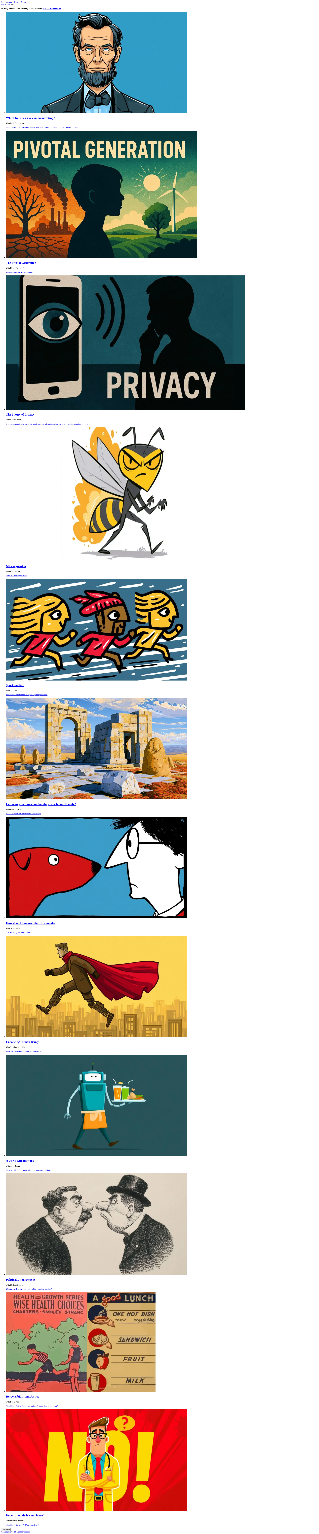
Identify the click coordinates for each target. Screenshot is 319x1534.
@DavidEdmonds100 (52, 8)
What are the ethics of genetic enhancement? (23, 1051)
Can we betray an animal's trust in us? (21, 932)
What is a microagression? (16, 576)
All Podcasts (6, 1532)
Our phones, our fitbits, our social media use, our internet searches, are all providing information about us (47, 424)
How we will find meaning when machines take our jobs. (28, 1170)
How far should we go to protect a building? (23, 814)
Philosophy (5, 4)
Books (23, 2)
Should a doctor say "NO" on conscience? (22, 1525)
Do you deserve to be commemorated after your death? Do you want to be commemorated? (42, 127)
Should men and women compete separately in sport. (26, 695)
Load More (6, 1529)
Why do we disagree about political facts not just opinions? (29, 1289)
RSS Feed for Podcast (21, 1532)
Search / (17, 2)
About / (10, 2)
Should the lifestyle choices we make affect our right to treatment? (32, 1406)
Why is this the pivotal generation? (19, 272)
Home (3, 2)
